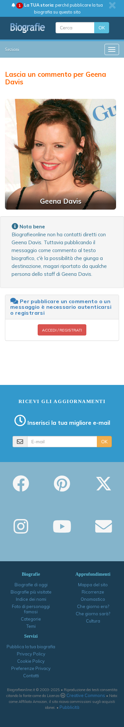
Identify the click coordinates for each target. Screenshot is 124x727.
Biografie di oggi (31, 584)
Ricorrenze (93, 592)
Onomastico (93, 599)
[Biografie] (28, 28)
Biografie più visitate (31, 592)
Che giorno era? (93, 606)
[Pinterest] (62, 488)
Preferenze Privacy (31, 668)
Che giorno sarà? (93, 613)
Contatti (31, 675)
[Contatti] (103, 531)
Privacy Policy (31, 653)
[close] (112, 5)
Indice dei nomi (31, 599)
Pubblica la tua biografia (31, 646)
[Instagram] (21, 531)
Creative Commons (85, 695)
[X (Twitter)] (103, 488)
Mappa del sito (93, 584)
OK (102, 28)
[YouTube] (62, 531)
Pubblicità (69, 707)
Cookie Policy (31, 661)
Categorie (31, 619)
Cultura (93, 621)
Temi (31, 626)
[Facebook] (21, 488)
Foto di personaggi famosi (31, 609)
